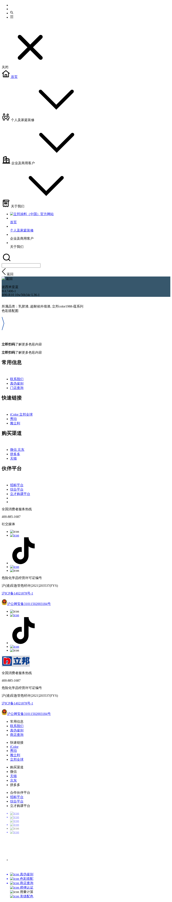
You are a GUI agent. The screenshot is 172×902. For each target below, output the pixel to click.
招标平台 (16, 485)
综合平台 (16, 489)
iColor (14, 414)
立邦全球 (26, 414)
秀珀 (13, 419)
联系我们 (16, 379)
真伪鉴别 (16, 383)
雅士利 (15, 423)
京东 (21, 449)
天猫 (13, 458)
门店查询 (16, 388)
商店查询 (16, 735)
